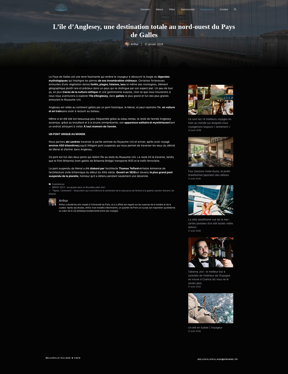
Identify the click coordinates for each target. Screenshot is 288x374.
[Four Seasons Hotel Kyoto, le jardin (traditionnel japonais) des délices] (210, 164)
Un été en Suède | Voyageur (205, 327)
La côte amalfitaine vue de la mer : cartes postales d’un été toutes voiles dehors (210, 223)
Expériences (207, 9)
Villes (172, 9)
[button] (235, 9)
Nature (159, 9)
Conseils (145, 9)
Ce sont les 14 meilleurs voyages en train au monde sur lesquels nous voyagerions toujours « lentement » (209, 123)
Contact (224, 9)
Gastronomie (188, 9)
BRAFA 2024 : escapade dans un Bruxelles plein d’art (78, 187)
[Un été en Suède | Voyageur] (210, 321)
